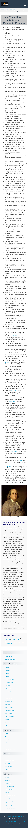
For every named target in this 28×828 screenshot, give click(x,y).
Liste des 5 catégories (10, 749)
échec (20, 460)
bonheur (9, 466)
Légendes (7, 740)
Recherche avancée (9, 786)
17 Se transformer (9, 716)
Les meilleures (8, 766)
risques (18, 377)
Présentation (8, 783)
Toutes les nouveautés (10, 659)
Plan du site (8, 798)
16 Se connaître (8, 713)
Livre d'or (7, 792)
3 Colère (7, 673)
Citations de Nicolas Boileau (12, 638)
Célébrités (7, 763)
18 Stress (7, 719)
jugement (15, 335)
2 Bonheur (7, 670)
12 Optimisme (8, 701)
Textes (6, 746)
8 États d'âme (8, 688)
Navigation (7, 780)
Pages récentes (8, 656)
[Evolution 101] (4, 4)
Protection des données (11, 795)
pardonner (12, 401)
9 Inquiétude (8, 692)
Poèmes (7, 743)
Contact (7, 777)
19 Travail (7, 722)
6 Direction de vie (9, 682)
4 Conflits (7, 676)
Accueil (2, 9)
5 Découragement (9, 679)
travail (7, 362)
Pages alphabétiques (10, 802)
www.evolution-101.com (15, 816)
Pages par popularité (10, 805)
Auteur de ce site (9, 789)
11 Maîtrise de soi (9, 698)
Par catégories (8, 757)
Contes (6, 733)
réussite (7, 459)
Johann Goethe (15, 639)
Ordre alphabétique (10, 760)
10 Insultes (7, 695)
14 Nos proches (8, 707)
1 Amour (7, 667)
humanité (15, 451)
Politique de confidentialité (11, 821)
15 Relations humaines (10, 710)
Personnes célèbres (10, 9)
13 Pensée (7, 704)
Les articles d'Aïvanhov (10, 808)
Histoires (7, 736)
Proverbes (7, 769)
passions (14, 390)
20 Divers (7, 725)
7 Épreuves (7, 685)
